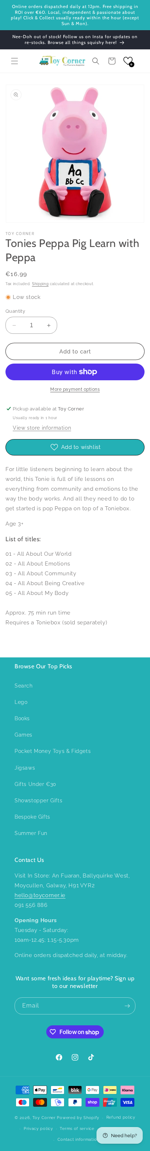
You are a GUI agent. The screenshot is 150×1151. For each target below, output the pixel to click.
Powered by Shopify (78, 1117)
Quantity (15, 311)
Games (23, 735)
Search (24, 686)
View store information (42, 428)
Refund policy (120, 1117)
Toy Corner (44, 1117)
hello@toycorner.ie (40, 895)
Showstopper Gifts (38, 800)
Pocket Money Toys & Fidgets (53, 751)
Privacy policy (38, 1128)
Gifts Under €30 (35, 784)
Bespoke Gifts (32, 817)
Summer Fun (31, 833)
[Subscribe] (127, 1005)
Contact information (78, 1139)
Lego (21, 702)
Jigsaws (25, 768)
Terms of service (77, 1128)
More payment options (75, 389)
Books (22, 718)
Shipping (40, 284)
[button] (15, 61)
